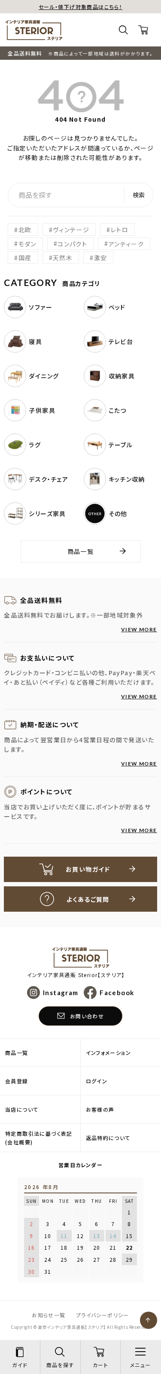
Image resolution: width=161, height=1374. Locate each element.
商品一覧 (80, 551)
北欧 (25, 229)
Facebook (117, 992)
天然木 (63, 257)
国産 (25, 257)
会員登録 (16, 1081)
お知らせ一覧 (48, 1315)
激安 (100, 257)
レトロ (119, 229)
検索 (139, 195)
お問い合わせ (87, 1016)
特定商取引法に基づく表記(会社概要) (39, 1137)
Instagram (61, 992)
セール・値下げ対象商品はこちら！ (80, 6)
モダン (27, 243)
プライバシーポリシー (102, 1315)
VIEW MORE (139, 629)
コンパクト (72, 243)
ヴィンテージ (71, 229)
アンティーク (126, 243)
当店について (21, 1109)
